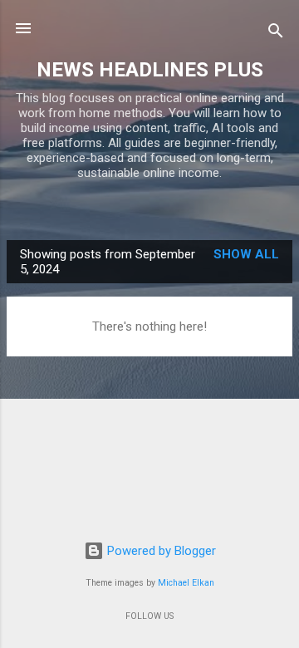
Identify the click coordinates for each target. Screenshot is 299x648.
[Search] (276, 33)
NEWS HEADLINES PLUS (150, 69)
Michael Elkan (186, 582)
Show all (246, 254)
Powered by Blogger (160, 550)
